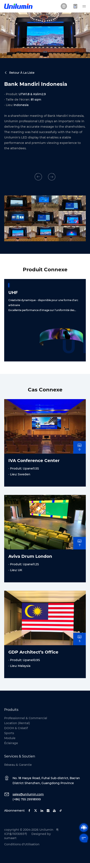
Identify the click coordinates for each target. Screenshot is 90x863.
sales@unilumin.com (28, 794)
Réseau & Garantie (18, 765)
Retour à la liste (22, 73)
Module (9, 738)
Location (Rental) (17, 723)
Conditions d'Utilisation (22, 844)
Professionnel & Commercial (25, 718)
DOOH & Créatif (16, 728)
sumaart (10, 838)
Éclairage (11, 743)
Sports (9, 733)
